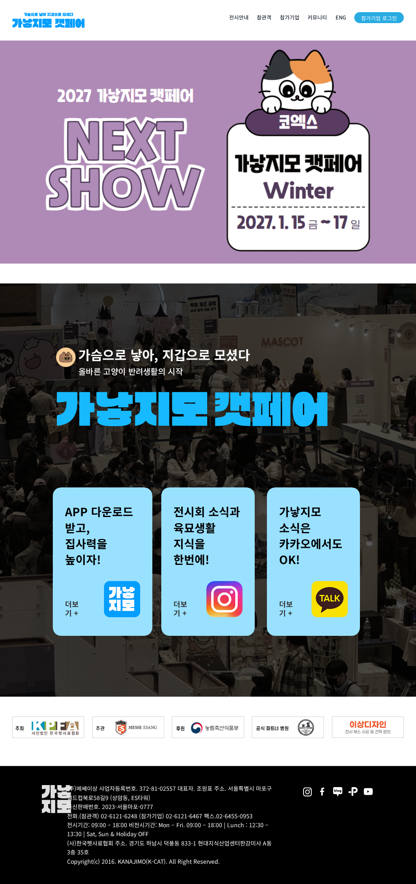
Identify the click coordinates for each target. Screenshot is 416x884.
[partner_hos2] (288, 719)
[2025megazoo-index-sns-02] (307, 787)
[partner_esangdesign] (368, 719)
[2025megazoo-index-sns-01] (322, 787)
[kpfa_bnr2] (48, 719)
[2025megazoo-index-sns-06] (353, 787)
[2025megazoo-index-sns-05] (338, 787)
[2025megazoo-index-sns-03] (368, 787)
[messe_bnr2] (128, 719)
